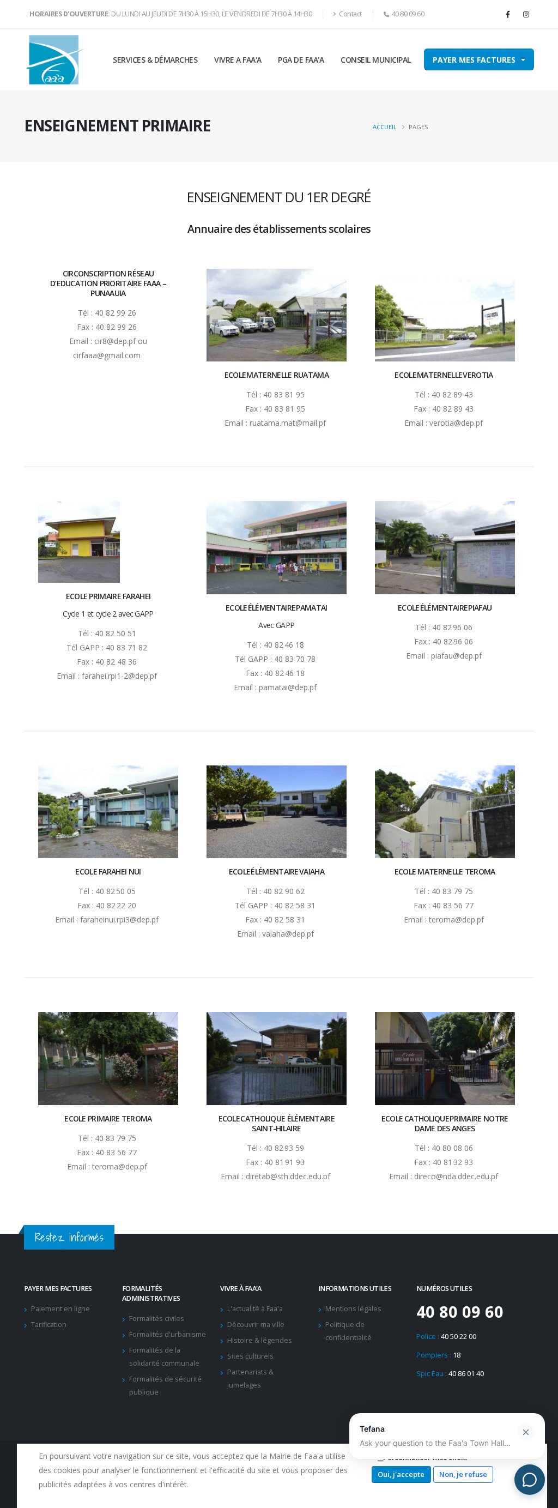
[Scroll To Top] (539, 1495)
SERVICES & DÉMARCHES (155, 60)
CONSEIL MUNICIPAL (376, 60)
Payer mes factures (474, 60)
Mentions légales (353, 1308)
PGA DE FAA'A (301, 60)
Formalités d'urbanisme (167, 1334)
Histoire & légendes (259, 1340)
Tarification (48, 1324)
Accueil (385, 127)
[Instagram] (525, 14)
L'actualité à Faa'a (255, 1308)
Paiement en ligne (60, 1308)
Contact (350, 14)
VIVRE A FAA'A (238, 60)
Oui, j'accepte (401, 1474)
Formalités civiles (156, 1318)
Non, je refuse (463, 1474)
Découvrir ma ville (255, 1324)
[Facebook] (507, 14)
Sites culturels (250, 1356)
